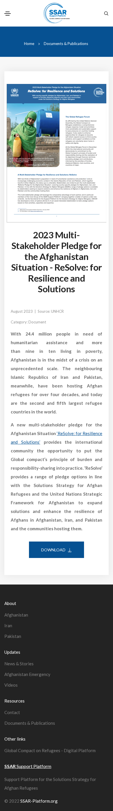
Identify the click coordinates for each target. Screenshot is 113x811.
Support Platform (27, 766)
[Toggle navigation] (7, 14)
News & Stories (19, 663)
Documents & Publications (66, 43)
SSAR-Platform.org (39, 800)
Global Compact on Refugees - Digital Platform (50, 750)
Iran (8, 625)
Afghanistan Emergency (27, 674)
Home (29, 43)
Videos (11, 685)
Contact (12, 712)
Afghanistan (16, 614)
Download (53, 549)
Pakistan (12, 636)
